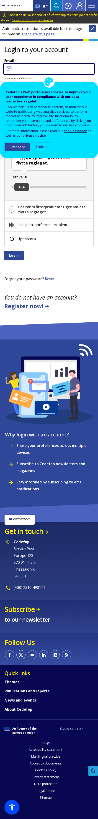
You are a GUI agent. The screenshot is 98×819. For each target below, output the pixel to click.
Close (92, 28)
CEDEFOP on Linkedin (43, 654)
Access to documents (46, 763)
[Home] (11, 5)
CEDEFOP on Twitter (21, 654)
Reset (49, 278)
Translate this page (38, 34)
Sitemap (46, 797)
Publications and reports (27, 691)
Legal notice (46, 790)
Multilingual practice (45, 756)
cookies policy (75, 131)
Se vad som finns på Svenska (32, 20)
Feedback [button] (93, 771)
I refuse (42, 147)
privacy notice (34, 135)
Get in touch (24, 531)
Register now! (23, 306)
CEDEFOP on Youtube (32, 654)
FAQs (46, 743)
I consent (17, 146)
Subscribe (20, 609)
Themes (12, 681)
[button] (12, 807)
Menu (91, 6)
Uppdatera (26, 238)
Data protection (45, 784)
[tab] (49, 209)
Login (68, 5)
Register (79, 5)
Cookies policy (45, 770)
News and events (20, 700)
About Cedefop (18, 709)
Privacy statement (45, 777)
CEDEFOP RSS (66, 654)
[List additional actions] (46, 5)
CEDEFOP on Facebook (9, 654)
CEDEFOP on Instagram (55, 654)
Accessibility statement (45, 749)
